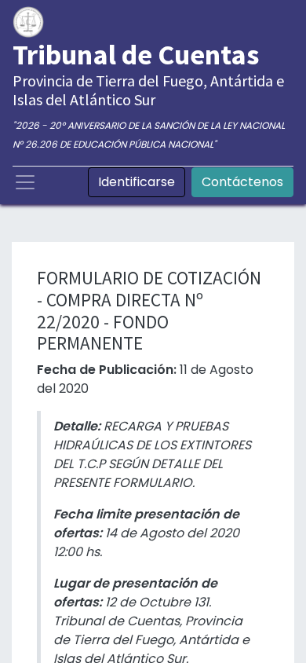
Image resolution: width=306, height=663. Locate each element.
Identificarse (136, 182)
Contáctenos (242, 182)
